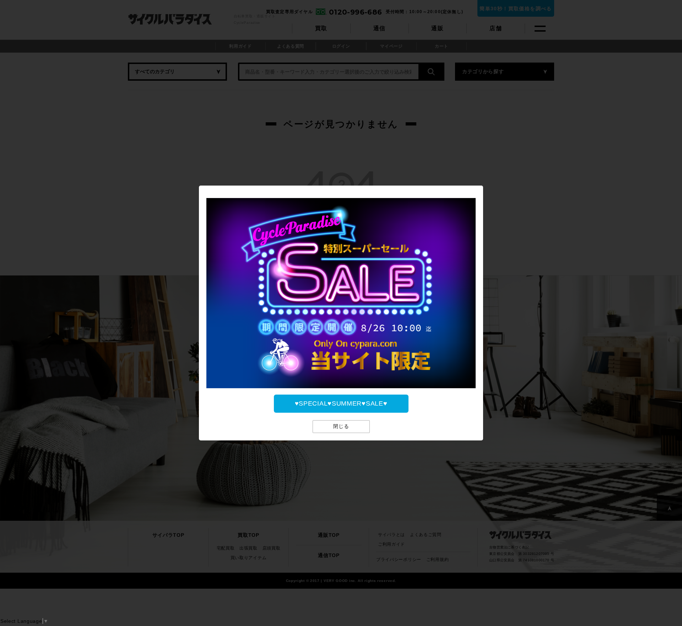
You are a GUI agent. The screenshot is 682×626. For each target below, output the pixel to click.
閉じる (341, 426)
